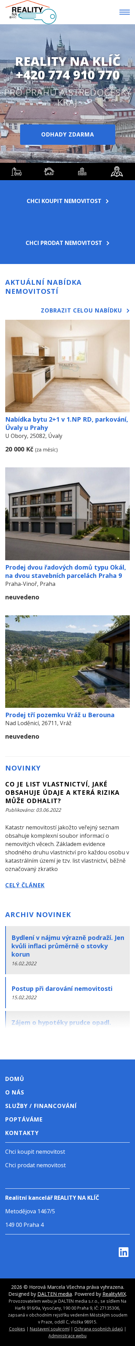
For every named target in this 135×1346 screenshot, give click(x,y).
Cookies (17, 1328)
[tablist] (67, 171)
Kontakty (22, 1133)
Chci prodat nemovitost (64, 243)
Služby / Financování (41, 1106)
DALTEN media (54, 1294)
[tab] (16, 171)
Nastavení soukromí (50, 1328)
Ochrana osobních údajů (98, 1328)
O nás (14, 1092)
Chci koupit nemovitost (64, 201)
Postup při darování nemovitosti (61, 988)
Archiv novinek (38, 914)
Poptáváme (24, 1119)
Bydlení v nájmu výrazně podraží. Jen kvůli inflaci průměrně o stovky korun (67, 945)
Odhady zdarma (67, 134)
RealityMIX (114, 1294)
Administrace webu (67, 1335)
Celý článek (25, 885)
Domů (14, 1079)
